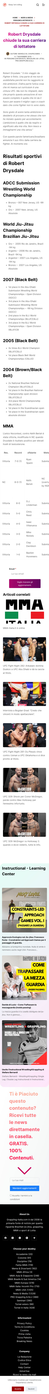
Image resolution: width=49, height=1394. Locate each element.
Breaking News (24, 1341)
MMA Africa (23, 1272)
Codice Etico (24, 1360)
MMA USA (21, 1289)
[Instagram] (19, 1238)
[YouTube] (27, 1238)
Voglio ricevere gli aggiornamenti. (25, 583)
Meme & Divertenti (21, 1268)
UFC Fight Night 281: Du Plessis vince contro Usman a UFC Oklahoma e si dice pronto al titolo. (24, 755)
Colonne (22, 1257)
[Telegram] (34, 1238)
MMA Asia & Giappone (21, 1275)
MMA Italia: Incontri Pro (22, 1286)
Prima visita (24, 1334)
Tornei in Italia (21, 1307)
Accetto (18, 1389)
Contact (24, 1364)
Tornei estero (22, 1304)
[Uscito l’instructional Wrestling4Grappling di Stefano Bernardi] (24, 1042)
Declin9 (31, 1389)
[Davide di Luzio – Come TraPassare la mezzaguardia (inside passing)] (24, 977)
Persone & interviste (16, 59)
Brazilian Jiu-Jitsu (35, 59)
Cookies (24, 1330)
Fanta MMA (21, 1265)
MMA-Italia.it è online (14, 628)
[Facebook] (5, 1238)
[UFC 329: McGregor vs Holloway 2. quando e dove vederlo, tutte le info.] (24, 825)
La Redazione (24, 1356)
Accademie (22, 1254)
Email (12, 569)
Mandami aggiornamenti (24, 1188)
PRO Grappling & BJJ (24, 61)
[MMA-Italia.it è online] (24, 612)
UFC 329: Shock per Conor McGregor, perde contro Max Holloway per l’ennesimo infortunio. (22, 800)
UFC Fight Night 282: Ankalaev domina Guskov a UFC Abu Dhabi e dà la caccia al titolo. (23, 669)
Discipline (22, 1261)
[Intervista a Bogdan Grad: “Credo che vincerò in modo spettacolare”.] (24, 694)
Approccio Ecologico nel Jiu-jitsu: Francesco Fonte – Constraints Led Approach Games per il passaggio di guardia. (24, 940)
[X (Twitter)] (12, 1238)
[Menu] (44, 4)
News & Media (20, 1293)
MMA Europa (21, 1282)
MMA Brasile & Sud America (22, 1279)
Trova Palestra (24, 1337)
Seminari (21, 1300)
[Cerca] (37, 5)
